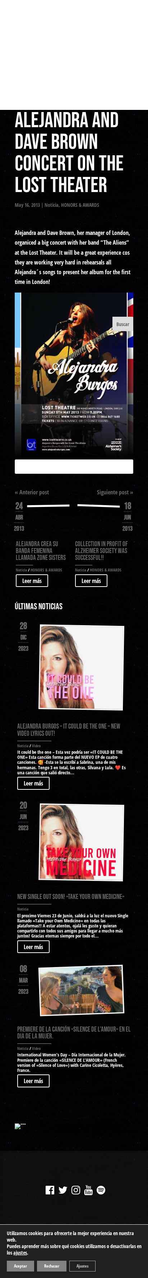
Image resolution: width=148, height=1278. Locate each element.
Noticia (52, 204)
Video (36, 745)
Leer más (32, 581)
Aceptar (20, 1266)
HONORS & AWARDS (80, 204)
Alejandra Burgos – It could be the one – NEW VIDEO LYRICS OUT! (68, 730)
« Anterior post (32, 492)
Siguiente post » (115, 492)
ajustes (20, 1253)
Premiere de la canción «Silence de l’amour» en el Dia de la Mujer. (74, 1033)
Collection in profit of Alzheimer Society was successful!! (101, 551)
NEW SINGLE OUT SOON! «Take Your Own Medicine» (70, 897)
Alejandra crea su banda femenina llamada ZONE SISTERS (41, 551)
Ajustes (82, 1266)
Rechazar (51, 1266)
